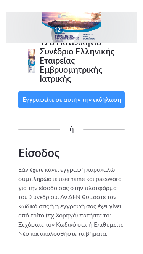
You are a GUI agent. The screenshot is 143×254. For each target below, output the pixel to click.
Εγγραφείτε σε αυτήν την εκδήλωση (71, 100)
